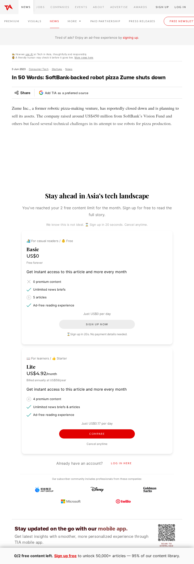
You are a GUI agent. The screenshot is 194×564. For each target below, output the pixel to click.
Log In (180, 6)
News (26, 6)
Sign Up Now (97, 324)
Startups (57, 69)
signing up (130, 37)
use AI (29, 54)
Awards (140, 6)
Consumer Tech (38, 69)
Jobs (40, 6)
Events (81, 6)
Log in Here (121, 463)
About (99, 6)
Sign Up (162, 6)
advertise (119, 6)
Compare (97, 433)
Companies (59, 6)
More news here (84, 57)
